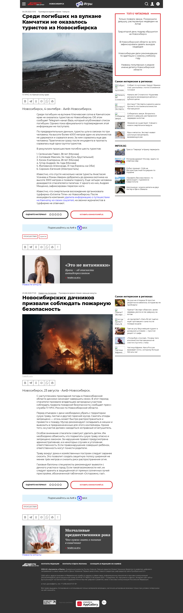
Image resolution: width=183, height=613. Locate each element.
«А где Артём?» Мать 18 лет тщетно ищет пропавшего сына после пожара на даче (142, 321)
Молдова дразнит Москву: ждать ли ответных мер (142, 160)
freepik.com (27, 376)
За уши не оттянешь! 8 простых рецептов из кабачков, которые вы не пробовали (144, 302)
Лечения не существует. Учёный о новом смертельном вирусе (142, 124)
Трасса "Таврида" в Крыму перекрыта (142, 150)
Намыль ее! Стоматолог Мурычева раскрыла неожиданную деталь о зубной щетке (142, 97)
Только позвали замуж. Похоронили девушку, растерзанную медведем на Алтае (138, 21)
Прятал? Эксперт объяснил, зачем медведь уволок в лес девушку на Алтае (142, 312)
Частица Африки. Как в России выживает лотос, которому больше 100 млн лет (143, 349)
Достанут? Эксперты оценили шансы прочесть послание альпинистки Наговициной (143, 106)
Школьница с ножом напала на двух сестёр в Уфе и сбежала (142, 188)
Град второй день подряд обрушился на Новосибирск (138, 32)
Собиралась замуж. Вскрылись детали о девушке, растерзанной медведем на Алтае (142, 115)
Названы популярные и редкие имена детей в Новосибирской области (138, 67)
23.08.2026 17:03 (29, 293)
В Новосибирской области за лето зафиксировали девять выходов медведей (138, 44)
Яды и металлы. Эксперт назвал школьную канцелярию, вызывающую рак (141, 134)
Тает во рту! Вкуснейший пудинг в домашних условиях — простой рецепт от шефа (142, 331)
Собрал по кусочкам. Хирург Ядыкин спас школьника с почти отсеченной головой (143, 87)
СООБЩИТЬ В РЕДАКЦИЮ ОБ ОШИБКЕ (105, 564)
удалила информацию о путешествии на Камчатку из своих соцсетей (73, 199)
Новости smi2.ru (31, 284)
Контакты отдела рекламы (74, 564)
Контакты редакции (50, 564)
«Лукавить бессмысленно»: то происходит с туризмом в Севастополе (139, 180)
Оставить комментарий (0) (91, 214)
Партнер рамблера (66, 602)
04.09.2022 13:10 (29, 12)
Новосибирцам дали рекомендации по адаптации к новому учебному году (138, 56)
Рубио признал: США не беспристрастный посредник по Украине (140, 170)
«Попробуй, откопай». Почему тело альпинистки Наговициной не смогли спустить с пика (143, 340)
